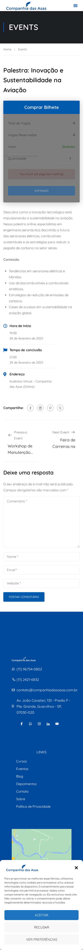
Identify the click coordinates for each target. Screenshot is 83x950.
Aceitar (41, 915)
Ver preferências (41, 939)
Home (7, 49)
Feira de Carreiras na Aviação (63, 446)
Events (22, 49)
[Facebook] (30, 408)
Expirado (41, 190)
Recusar (41, 927)
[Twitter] (60, 408)
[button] (76, 868)
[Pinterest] (50, 408)
